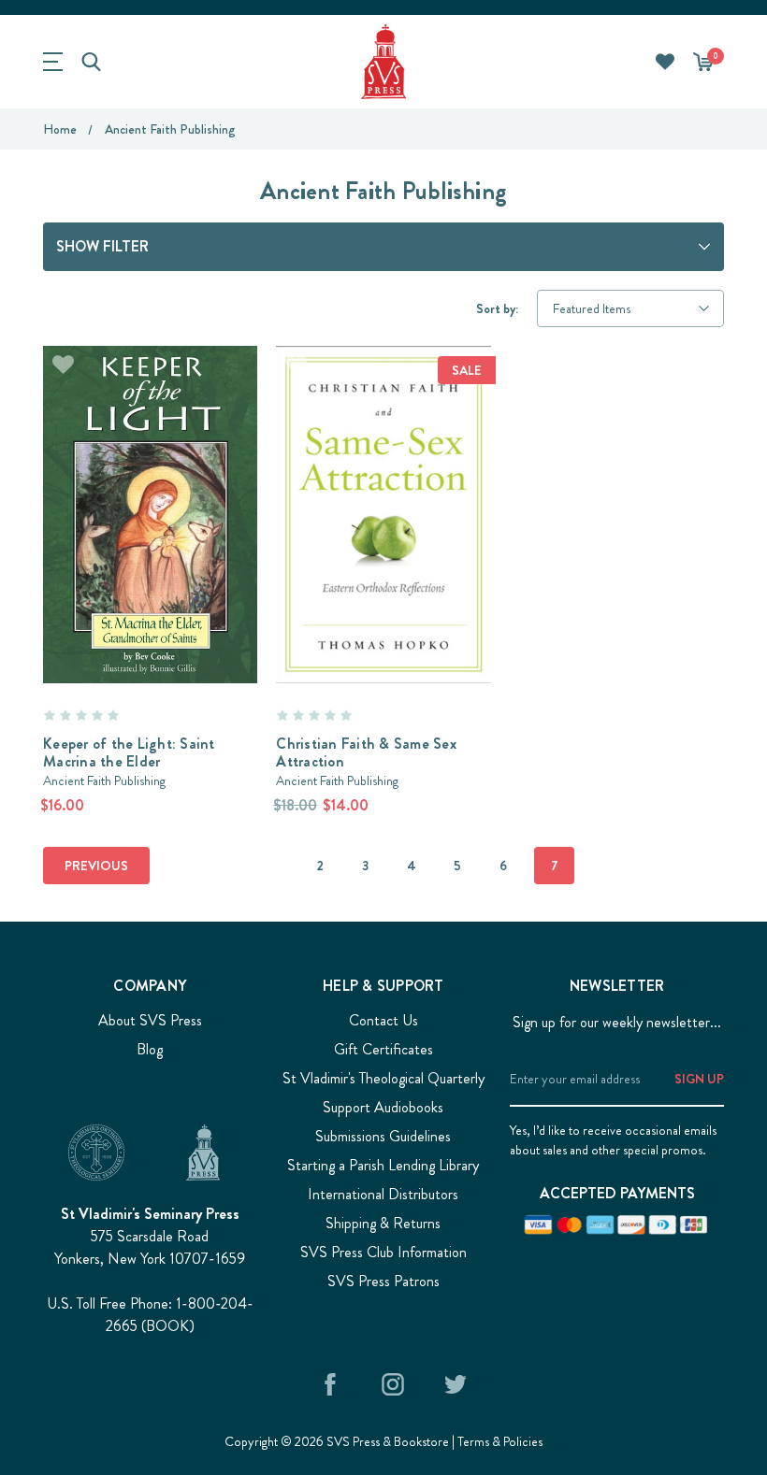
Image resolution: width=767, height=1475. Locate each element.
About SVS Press (150, 1020)
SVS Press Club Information (383, 1252)
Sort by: (497, 308)
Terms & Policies (500, 1441)
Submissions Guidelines (383, 1136)
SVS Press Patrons (383, 1281)
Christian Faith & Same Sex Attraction (366, 752)
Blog (150, 1049)
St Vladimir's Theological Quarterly (383, 1078)
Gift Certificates (383, 1049)
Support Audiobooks (383, 1107)
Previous (96, 865)
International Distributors (383, 1194)
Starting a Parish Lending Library (383, 1165)
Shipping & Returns (383, 1223)
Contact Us (383, 1020)
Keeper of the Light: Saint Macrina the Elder (129, 752)
